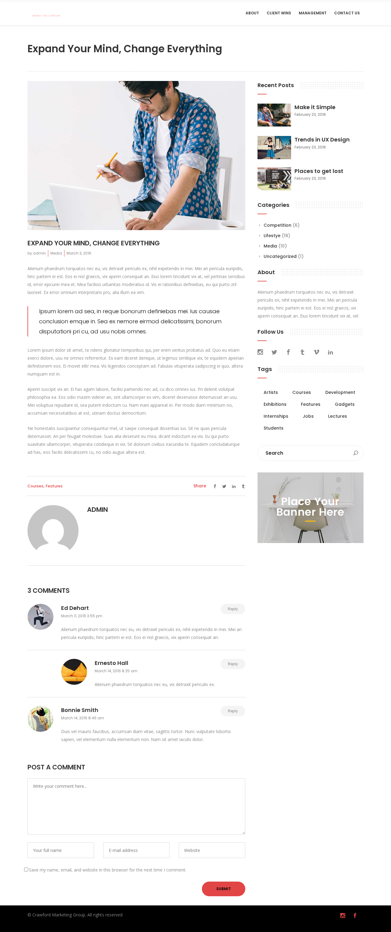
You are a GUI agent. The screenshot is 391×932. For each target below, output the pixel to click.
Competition (277, 225)
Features (54, 486)
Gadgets (345, 404)
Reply (233, 608)
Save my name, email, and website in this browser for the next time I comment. (107, 870)
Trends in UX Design (322, 139)
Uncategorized (280, 256)
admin (39, 253)
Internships (276, 416)
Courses (35, 486)
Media (56, 253)
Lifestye (272, 236)
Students (273, 428)
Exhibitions (275, 404)
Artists (271, 392)
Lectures (337, 416)
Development (340, 392)
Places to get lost (318, 171)
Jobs (308, 416)
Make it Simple (314, 107)
